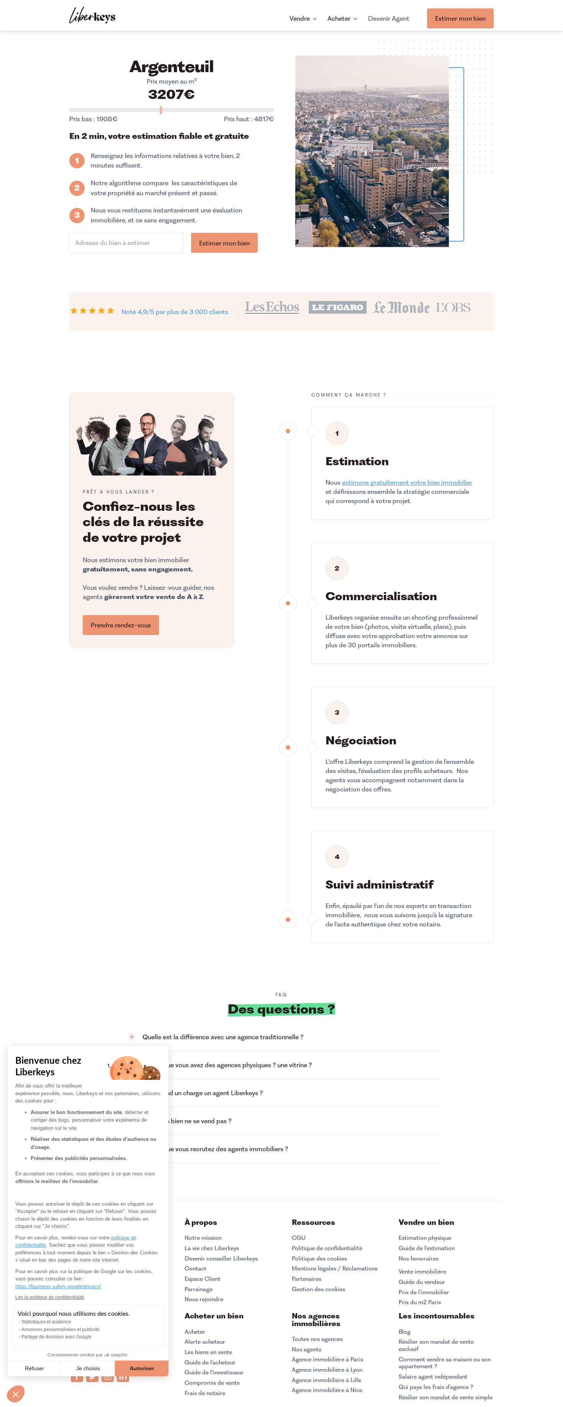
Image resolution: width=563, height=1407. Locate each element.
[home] (92, 16)
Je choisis (88, 1368)
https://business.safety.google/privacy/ (58, 1286)
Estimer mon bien (460, 18)
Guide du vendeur (422, 1282)
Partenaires (306, 1278)
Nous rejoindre (204, 1299)
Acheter (195, 1331)
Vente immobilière (422, 1271)
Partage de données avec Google (56, 1337)
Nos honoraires (419, 1258)
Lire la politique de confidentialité (49, 1297)
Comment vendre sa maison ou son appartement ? (445, 1363)
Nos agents (306, 1349)
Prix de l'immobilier (424, 1292)
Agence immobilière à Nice (327, 1390)
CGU (299, 1237)
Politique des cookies (319, 1258)
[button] (282, 1037)
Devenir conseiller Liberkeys (221, 1258)
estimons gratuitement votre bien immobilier (407, 482)
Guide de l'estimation (427, 1248)
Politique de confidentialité (327, 1248)
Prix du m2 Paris (420, 1302)
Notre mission (203, 1237)
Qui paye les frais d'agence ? (436, 1387)
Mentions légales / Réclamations (335, 1268)
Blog (405, 1331)
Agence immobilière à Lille (326, 1380)
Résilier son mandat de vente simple (446, 1397)
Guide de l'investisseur (214, 1372)
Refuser (34, 1368)
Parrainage (199, 1289)
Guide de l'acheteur (210, 1362)
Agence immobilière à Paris (327, 1359)
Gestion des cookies (318, 1289)
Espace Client (203, 1278)
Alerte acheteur (205, 1341)
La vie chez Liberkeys (212, 1248)
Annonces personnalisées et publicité (60, 1329)
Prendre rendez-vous (121, 625)
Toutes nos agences (317, 1339)
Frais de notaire (205, 1393)
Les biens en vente (208, 1352)
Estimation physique (425, 1237)
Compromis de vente (212, 1382)
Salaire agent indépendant (433, 1376)
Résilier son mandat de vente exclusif (436, 1345)
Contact (195, 1268)
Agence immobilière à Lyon (327, 1369)
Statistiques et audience (46, 1322)
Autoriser (142, 1368)
